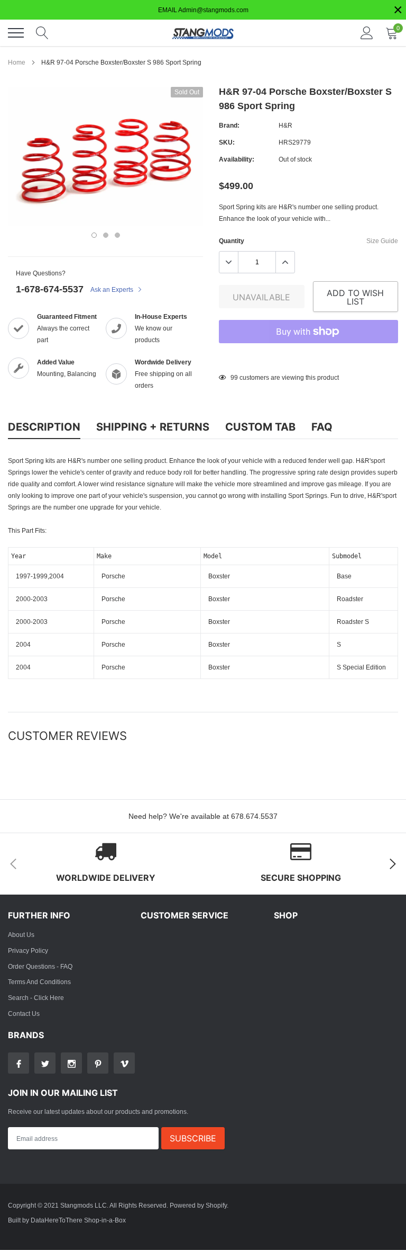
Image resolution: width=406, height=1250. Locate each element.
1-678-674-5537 (50, 288)
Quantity (231, 241)
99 (234, 377)
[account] (367, 33)
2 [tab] (105, 235)
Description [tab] (44, 427)
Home (16, 62)
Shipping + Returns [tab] (152, 427)
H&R (285, 125)
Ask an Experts (112, 289)
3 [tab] (117, 235)
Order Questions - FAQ (40, 966)
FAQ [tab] (322, 427)
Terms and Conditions (39, 982)
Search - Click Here (36, 998)
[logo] (203, 33)
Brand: (229, 125)
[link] (18, 1063)
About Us (21, 935)
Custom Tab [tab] (260, 427)
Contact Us (24, 1013)
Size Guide (382, 241)
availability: (236, 159)
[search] (42, 33)
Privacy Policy (28, 950)
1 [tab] (94, 235)
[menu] (16, 33)
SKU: (227, 142)
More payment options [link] (308, 357)
